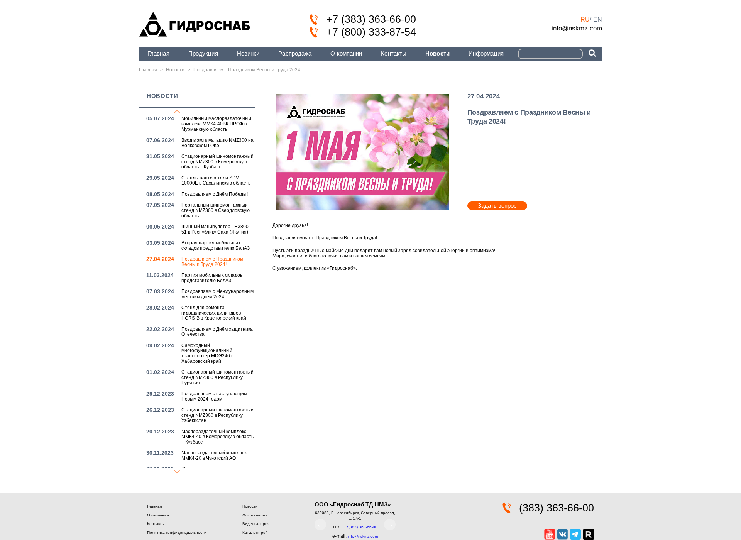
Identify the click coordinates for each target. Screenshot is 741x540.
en (597, 19)
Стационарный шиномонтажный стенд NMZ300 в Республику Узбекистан (217, 415)
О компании (346, 53)
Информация (486, 53)
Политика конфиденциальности (176, 532)
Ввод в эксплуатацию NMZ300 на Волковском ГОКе (217, 142)
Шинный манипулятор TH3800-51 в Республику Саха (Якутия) (215, 229)
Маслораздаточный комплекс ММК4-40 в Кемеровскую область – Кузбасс (217, 437)
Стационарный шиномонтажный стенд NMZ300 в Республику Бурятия (217, 377)
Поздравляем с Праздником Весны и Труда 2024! (212, 261)
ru (585, 19)
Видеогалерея (255, 523)
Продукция (203, 53)
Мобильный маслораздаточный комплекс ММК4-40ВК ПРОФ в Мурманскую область (216, 124)
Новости (437, 53)
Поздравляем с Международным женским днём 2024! (217, 294)
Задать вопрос (497, 205)
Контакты (393, 53)
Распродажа (294, 53)
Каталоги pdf (254, 532)
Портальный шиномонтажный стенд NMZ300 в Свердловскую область (215, 210)
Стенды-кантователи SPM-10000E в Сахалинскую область (215, 180)
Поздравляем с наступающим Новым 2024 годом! (214, 396)
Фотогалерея (254, 515)
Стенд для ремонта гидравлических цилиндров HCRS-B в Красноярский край (213, 313)
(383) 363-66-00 (556, 508)
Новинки (248, 53)
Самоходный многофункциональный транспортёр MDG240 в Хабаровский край (207, 353)
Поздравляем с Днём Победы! (214, 194)
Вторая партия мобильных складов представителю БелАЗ (215, 245)
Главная (158, 53)
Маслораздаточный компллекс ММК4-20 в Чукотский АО (215, 455)
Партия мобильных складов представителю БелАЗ (211, 278)
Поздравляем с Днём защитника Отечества (217, 332)
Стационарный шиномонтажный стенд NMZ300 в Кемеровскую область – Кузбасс (217, 162)
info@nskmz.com (577, 28)
